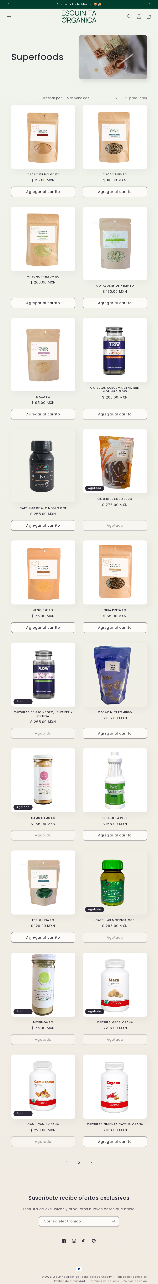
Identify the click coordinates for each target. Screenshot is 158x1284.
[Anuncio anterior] (8, 4)
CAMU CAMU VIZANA (43, 1124)
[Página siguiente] (91, 1163)
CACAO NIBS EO (115, 174)
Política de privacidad (69, 1281)
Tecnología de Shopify (96, 1276)
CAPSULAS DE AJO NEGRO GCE (43, 508)
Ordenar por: (52, 98)
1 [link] (67, 1162)
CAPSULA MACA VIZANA (115, 1022)
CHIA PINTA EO (115, 610)
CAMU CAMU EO (43, 818)
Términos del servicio (104, 1281)
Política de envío (135, 1281)
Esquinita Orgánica (66, 1276)
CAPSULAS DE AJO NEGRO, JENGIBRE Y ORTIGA (43, 714)
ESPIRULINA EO (43, 920)
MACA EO (43, 397)
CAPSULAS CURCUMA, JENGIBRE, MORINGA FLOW (115, 389)
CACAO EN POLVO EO (43, 174)
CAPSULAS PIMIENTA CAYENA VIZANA (115, 1124)
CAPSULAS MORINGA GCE (114, 920)
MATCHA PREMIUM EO (43, 276)
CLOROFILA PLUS (114, 818)
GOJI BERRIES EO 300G (114, 499)
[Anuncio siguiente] (149, 4)
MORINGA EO (43, 1022)
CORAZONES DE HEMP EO (115, 285)
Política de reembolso (131, 1276)
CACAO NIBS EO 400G (115, 712)
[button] (9, 17)
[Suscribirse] (114, 1221)
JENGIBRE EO (43, 610)
